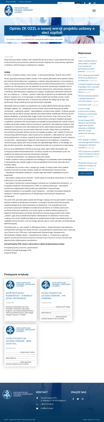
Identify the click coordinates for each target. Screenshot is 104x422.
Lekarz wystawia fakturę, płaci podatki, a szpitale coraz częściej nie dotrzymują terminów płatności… (87, 66)
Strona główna (10, 39)
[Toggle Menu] (94, 11)
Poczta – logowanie (25, 1)
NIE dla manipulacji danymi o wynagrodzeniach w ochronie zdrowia (88, 98)
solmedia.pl (96, 419)
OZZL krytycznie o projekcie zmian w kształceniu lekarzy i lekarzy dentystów (88, 154)
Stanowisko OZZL (85, 105)
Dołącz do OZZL (11, 1)
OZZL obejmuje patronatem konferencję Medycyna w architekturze (88, 78)
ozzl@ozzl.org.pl (47, 408)
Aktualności (19, 39)
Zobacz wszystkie (86, 173)
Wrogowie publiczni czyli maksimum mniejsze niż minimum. (87, 165)
